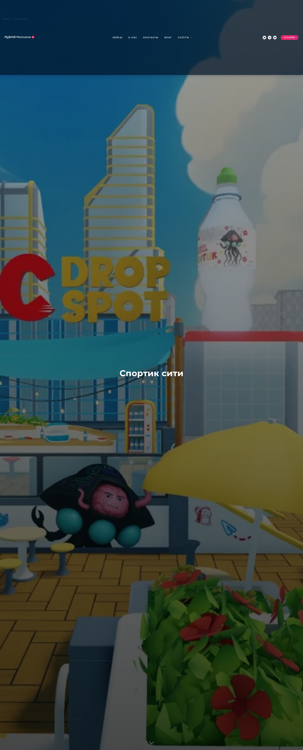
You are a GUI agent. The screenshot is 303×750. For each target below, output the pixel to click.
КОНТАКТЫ (150, 37)
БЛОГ (168, 37)
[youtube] (264, 37)
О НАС (132, 37)
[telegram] (269, 37)
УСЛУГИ (184, 37)
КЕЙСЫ (118, 37)
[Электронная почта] (275, 37)
